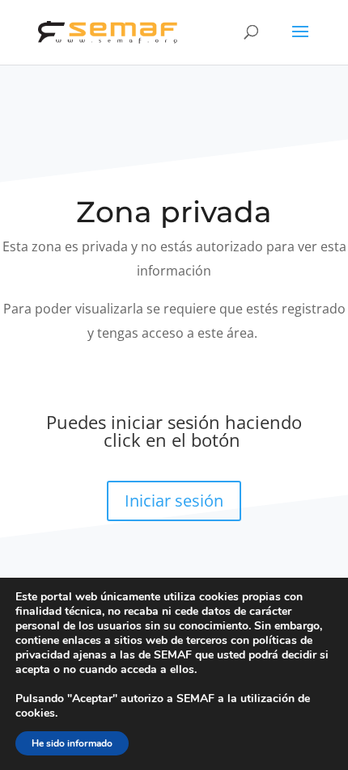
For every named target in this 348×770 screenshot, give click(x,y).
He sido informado (72, 743)
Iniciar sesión (174, 500)
